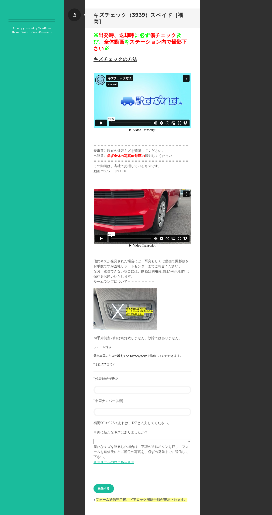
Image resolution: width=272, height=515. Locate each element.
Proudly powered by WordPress (32, 28)
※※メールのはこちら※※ (114, 462)
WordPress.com (42, 32)
